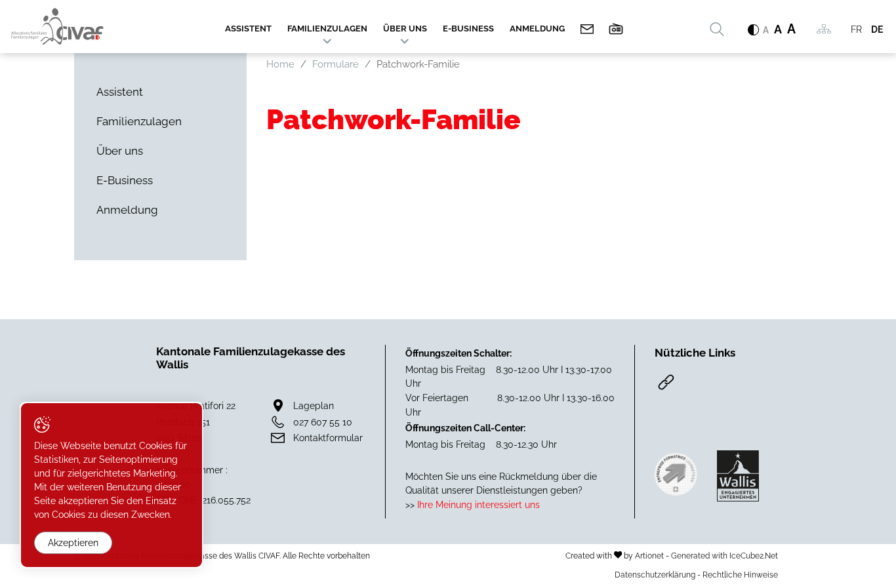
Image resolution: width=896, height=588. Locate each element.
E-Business (468, 28)
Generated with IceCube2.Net (724, 555)
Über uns (405, 28)
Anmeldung (537, 28)
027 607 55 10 (322, 421)
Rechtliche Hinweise (740, 574)
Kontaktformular (328, 437)
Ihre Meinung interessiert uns (477, 504)
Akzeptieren (73, 543)
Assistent (248, 28)
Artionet (649, 555)
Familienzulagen (327, 28)
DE (877, 29)
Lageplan (313, 405)
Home (280, 64)
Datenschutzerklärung (655, 574)
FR (856, 29)
